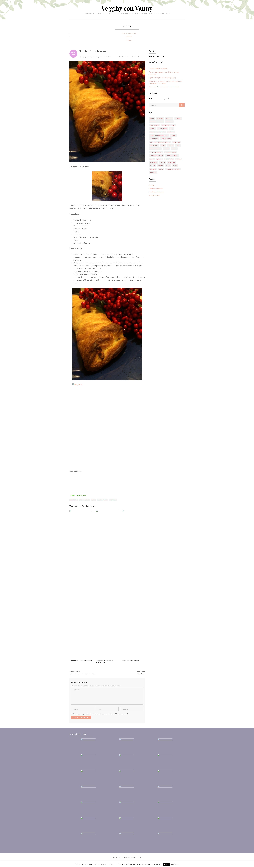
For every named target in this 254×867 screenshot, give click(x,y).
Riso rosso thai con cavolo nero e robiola (164, 87)
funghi (173, 135)
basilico (178, 118)
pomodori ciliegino (156, 155)
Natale (170, 145)
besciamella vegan (156, 122)
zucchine (153, 172)
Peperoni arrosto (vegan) (158, 69)
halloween (154, 138)
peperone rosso (170, 152)
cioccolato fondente (157, 132)
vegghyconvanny (86, 57)
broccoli (169, 122)
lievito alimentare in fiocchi (160, 142)
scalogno (171, 162)
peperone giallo (155, 152)
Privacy (129, 40)
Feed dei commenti (156, 192)
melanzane (154, 145)
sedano (152, 165)
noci (177, 145)
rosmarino (153, 162)
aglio (152, 118)
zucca (161, 169)
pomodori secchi (172, 155)
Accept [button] (166, 864)
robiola (178, 159)
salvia (163, 162)
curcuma (171, 132)
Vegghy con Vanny (127, 8)
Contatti (129, 37)
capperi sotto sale (168, 125)
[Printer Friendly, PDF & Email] (77, 495)
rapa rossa (169, 159)
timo (167, 165)
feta (93, 500)
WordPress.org (154, 195)
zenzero (153, 169)
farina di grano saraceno (159, 135)
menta (163, 145)
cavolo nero (84, 500)
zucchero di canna (173, 169)
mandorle (176, 142)
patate (174, 149)
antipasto (73, 500)
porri (152, 159)
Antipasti (98, 57)
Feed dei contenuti (156, 189)
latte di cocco (166, 138)
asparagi (160, 118)
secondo (113, 500)
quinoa (159, 159)
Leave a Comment (133, 57)
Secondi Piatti (106, 57)
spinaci (160, 165)
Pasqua (166, 149)
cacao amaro (154, 125)
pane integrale (155, 149)
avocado (169, 118)
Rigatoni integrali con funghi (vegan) (162, 78)
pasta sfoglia (102, 500)
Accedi (151, 185)
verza (175, 165)
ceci (171, 128)
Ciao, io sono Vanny (129, 33)
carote (152, 128)
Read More (174, 864)
